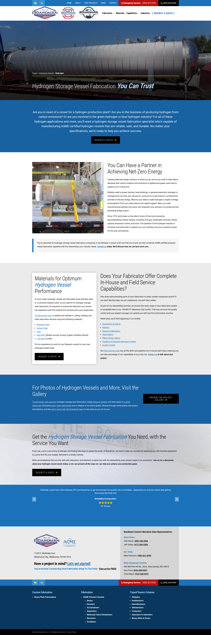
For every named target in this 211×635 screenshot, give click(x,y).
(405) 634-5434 (169, 3)
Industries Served (46, 73)
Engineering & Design (111, 324)
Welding (105, 327)
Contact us (101, 246)
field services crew (112, 351)
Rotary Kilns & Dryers (141, 618)
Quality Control (108, 345)
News (103, 3)
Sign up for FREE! (107, 568)
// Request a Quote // (163, 13)
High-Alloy (41, 335)
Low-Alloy (41, 339)
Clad (39, 332)
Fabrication (107, 13)
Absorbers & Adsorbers (142, 614)
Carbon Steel (42, 328)
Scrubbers (91, 622)
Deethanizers (137, 600)
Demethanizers (138, 604)
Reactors (91, 604)
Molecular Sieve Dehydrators (99, 614)
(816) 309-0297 (140, 570)
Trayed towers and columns (44, 402)
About (78, 3)
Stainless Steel (43, 324)
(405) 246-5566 (141, 541)
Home (69, 3)
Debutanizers (137, 607)
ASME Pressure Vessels (93, 597)
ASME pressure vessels (97, 402)
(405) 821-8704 (139, 3)
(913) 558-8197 (142, 574)
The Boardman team (43, 315)
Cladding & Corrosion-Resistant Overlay (119, 341)
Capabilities (131, 13)
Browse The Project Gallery (161, 398)
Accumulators (93, 607)
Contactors (136, 611)
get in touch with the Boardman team (68, 409)
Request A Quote (104, 140)
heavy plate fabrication (61, 405)
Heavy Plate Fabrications (45, 597)
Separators (92, 611)
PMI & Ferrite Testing (111, 338)
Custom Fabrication (42, 592)
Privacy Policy (71, 632)
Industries (145, 13)
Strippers (136, 597)
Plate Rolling (107, 334)
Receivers (91, 618)
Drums (90, 600)
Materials (120, 13)
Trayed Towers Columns (142, 592)
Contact (113, 3)
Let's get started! (79, 563)
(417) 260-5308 (141, 545)
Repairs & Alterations (111, 331)
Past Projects (90, 3)
